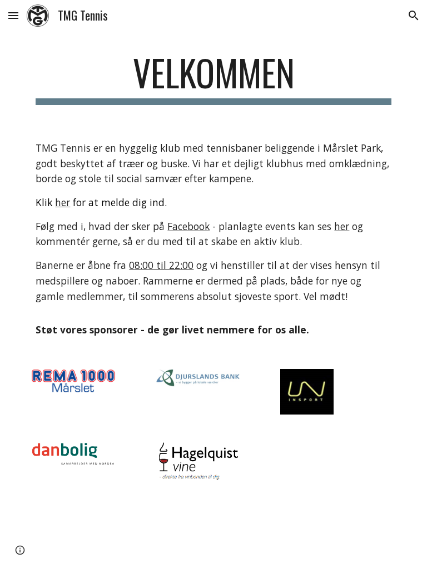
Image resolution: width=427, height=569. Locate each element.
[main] (213, 78)
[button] (13, 15)
